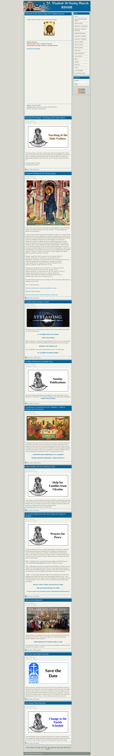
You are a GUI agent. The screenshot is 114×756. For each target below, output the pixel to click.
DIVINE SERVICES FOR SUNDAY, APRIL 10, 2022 (48, 642)
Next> (69, 747)
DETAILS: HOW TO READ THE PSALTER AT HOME (48, 584)
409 (62, 747)
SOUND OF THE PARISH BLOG (48, 346)
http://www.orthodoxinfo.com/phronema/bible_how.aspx (41, 288)
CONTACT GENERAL (81, 39)
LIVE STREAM (79, 70)
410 (65, 747)
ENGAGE (77, 65)
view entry (29, 169)
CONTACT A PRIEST (80, 36)
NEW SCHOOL (79, 47)
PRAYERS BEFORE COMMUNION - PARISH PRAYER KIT (48, 458)
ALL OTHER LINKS (80, 73)
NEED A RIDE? (79, 23)
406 (52, 747)
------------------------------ (81, 17)
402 (39, 747)
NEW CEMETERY (80, 53)
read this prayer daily (36, 563)
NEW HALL (78, 50)
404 (46, 747)
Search (77, 77)
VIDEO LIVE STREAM (48, 337)
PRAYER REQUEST (80, 33)
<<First (28, 747)
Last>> (48, 749)
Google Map (41, 108)
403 (42, 747)
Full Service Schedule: (34, 48)
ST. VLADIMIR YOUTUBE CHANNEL (48, 352)
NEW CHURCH (79, 45)
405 (49, 747)
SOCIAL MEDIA (79, 42)
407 (55, 747)
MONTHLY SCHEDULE (81, 26)
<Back (32, 747)
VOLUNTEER (78, 56)
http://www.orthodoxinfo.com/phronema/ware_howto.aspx (41, 294)
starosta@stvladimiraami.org (33, 507)
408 (58, 747)
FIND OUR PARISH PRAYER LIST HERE (48, 588)
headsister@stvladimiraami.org (59, 591)
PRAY (76, 59)
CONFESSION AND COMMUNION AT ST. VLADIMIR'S (48, 454)
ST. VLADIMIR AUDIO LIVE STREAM (48, 334)
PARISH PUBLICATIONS (48, 398)
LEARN (77, 62)
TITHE (76, 67)
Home (76, 16)
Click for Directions (32, 108)
